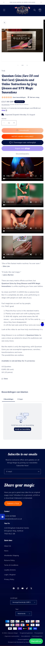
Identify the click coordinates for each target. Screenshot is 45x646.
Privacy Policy (9, 579)
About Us (7, 546)
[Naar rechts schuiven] (27, 65)
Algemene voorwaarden (12, 636)
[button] (4, 10)
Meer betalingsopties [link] (22, 153)
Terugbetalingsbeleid (26, 633)
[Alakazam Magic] (22, 10)
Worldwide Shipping (11, 555)
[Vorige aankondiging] (4, 2)
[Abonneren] (38, 471)
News (6, 551)
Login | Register (10, 575)
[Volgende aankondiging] (41, 2)
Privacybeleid (39, 633)
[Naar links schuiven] (18, 65)
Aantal (4, 118)
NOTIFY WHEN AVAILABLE (22, 136)
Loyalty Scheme (10, 570)
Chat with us (36, 641)
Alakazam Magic (13, 633)
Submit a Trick (13, 503)
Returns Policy (9, 560)
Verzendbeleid (25, 636)
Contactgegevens (37, 636)
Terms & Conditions (11, 565)
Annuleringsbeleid (23, 639)
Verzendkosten (6, 104)
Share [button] (6, 379)
